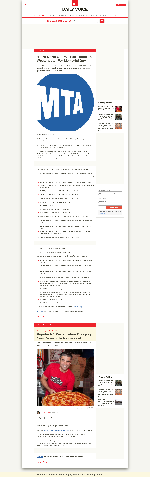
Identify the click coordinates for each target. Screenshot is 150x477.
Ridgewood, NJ (44, 325)
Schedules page (78, 307)
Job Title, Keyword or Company (106, 190)
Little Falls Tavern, (72, 418)
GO (102, 21)
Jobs (109, 15)
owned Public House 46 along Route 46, (56, 430)
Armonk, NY (43, 51)
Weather (94, 15)
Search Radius (102, 201)
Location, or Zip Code (103, 196)
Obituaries (102, 15)
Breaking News (39, 15)
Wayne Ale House (57, 418)
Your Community (51, 15)
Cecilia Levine (44, 412)
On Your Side (63, 15)
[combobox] (32, 5)
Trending (86, 15)
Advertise (116, 15)
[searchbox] (33, 5)
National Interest (75, 15)
